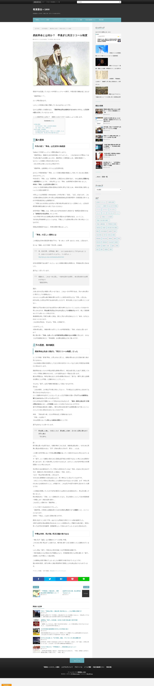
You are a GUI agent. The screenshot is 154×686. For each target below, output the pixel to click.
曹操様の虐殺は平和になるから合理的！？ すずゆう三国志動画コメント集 (112, 111)
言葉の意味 (37, 124)
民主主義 (58, 39)
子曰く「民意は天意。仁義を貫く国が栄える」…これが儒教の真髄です (61, 611)
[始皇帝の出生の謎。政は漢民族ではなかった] (85, 593)
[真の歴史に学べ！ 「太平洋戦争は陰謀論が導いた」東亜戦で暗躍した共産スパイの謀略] (99, 165)
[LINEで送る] (83, 579)
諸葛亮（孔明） (106, 245)
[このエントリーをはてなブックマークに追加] (61, 579)
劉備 (97, 231)
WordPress (90, 674)
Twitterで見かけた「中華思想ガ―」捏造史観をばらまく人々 (58, 647)
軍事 (117, 245)
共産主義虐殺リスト (90, 20)
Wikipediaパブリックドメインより (58, 570)
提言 (115, 231)
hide (52, 120)
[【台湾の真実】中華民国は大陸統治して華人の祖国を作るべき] (99, 156)
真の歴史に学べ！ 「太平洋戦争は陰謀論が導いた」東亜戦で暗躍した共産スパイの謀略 (112, 164)
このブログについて (57, 20)
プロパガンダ (111, 213)
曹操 (114, 235)
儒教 (55, 39)
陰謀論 (106, 249)
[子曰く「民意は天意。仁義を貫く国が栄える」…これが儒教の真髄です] (36, 613)
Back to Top (77, 660)
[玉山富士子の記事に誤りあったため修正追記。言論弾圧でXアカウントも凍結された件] (99, 121)
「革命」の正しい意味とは (43, 127)
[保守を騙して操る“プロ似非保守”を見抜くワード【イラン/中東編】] (99, 129)
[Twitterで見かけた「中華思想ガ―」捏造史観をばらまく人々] (36, 649)
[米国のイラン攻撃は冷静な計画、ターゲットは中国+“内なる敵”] (99, 138)
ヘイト (117, 213)
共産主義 (98, 227)
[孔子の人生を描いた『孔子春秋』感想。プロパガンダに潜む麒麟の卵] (36, 640)
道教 (102, 249)
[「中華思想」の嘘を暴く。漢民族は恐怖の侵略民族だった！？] (36, 593)
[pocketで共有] (72, 579)
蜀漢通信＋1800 (41, 9)
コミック (98, 213)
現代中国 (98, 242)
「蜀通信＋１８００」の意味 (41, 20)
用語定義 (101, 20)
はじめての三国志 (113, 206)
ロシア (98, 216)
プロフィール (69, 20)
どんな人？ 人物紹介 (101, 206)
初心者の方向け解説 (112, 227)
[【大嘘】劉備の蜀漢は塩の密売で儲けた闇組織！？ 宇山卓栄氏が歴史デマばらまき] (99, 147)
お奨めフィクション (101, 202)
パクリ (104, 213)
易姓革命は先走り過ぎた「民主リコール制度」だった (49, 131)
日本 (105, 235)
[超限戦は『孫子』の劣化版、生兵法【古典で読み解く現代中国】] (36, 622)
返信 (97, 249)
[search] (120, 2)
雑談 (111, 249)
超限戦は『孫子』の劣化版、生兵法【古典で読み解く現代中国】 (59, 620)
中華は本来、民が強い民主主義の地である (47, 132)
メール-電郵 (79, 20)
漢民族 (110, 238)
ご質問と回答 (111, 202)
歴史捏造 (98, 238)
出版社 (104, 227)
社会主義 (111, 242)
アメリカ (98, 209)
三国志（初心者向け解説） (102, 220)
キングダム (112, 209)
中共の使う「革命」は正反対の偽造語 (45, 126)
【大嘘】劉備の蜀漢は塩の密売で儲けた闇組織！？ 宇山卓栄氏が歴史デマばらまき (112, 146)
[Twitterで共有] (50, 579)
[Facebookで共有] (38, 579)
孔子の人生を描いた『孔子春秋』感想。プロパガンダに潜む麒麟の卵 (61, 638)
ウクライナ (105, 209)
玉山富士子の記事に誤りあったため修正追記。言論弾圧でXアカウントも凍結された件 (112, 119)
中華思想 (51, 39)
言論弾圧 (98, 245)
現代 (119, 238)
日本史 (109, 235)
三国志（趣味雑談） (101, 224)
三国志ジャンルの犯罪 (107, 216)
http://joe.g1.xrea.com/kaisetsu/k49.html (51, 257)
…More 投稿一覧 (102, 177)
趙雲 (113, 245)
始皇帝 (110, 231)
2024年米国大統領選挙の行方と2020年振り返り (54, 629)
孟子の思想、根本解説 (40, 129)
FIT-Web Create (75, 674)
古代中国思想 (44, 39)
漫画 (115, 238)
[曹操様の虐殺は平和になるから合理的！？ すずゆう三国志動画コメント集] (99, 112)
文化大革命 (99, 235)
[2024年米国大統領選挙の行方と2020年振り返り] (36, 631)
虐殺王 (116, 242)
